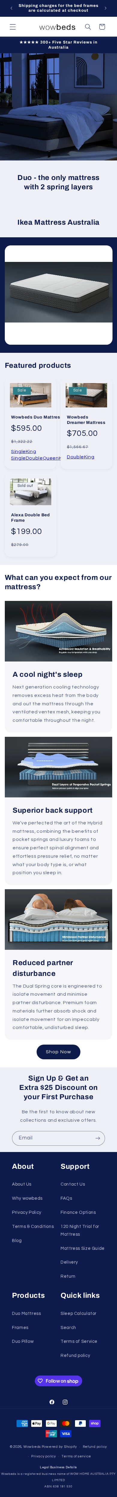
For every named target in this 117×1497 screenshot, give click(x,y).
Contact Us (73, 1184)
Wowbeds (32, 1446)
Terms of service (76, 1456)
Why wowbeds (27, 1198)
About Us (22, 1184)
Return (68, 1276)
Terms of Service (79, 1341)
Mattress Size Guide (83, 1248)
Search (68, 1327)
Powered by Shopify (59, 1446)
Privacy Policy (26, 1212)
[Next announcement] (105, 8)
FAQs (66, 1198)
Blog (17, 1240)
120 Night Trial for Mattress (80, 1230)
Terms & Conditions (33, 1226)
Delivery (69, 1262)
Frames (20, 1327)
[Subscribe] (98, 1138)
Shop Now (58, 1051)
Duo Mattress (26, 1313)
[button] (13, 27)
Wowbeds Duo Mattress (37, 417)
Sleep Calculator (79, 1313)
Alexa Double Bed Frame (30, 518)
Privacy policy (43, 1456)
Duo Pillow (23, 1341)
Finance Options (78, 1212)
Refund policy (75, 1355)
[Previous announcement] (11, 8)
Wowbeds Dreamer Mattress (86, 420)
